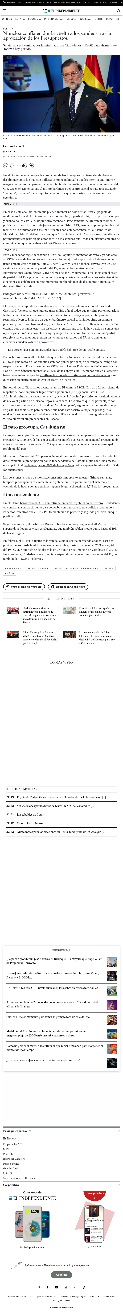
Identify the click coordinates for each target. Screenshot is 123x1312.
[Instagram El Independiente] (66, 1287)
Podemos (109, 568)
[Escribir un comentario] (31, 165)
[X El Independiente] (39, 1287)
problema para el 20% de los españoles (49, 465)
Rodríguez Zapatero (14, 1158)
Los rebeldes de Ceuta (30, 814)
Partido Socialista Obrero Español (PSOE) (76, 568)
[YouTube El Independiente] (56, 1287)
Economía (34, 18)
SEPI (6, 1149)
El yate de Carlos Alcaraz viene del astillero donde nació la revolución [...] (61, 797)
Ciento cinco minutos (30, 823)
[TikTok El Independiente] (84, 1287)
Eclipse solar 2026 (13, 1144)
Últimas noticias (24, 2)
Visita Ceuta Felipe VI (97, 2)
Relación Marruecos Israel (64, 2)
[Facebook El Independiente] (47, 1287)
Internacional (53, 18)
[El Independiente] (61, 11)
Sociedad (85, 18)
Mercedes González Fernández (20, 1178)
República (81, 2)
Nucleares (112, 2)
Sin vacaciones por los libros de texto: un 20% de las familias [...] (55, 806)
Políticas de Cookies (106, 1296)
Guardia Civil (10, 1168)
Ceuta (35, 2)
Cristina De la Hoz (15, 146)
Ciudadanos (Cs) (13, 568)
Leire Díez (8, 1173)
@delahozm (9, 151)
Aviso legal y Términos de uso (43, 1296)
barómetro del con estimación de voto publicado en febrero (61, 503)
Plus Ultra (8, 1153)
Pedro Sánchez (11, 1163)
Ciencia (71, 18)
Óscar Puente (45, 2)
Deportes (112, 18)
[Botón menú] (4, 10)
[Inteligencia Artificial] (32, 1241)
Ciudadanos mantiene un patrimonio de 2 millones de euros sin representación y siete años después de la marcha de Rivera (40, 615)
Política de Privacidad (17, 1296)
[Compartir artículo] (5, 165)
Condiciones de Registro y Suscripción (77, 1296)
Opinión (7, 18)
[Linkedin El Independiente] (75, 1287)
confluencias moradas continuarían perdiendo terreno (75, 375)
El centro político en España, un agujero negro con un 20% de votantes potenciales (96, 612)
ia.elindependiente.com (32, 1247)
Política (8, 28)
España (20, 18)
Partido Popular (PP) (38, 568)
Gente (99, 18)
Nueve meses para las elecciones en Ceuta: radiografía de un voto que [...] (61, 831)
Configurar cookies (61, 1300)
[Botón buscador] (118, 11)
